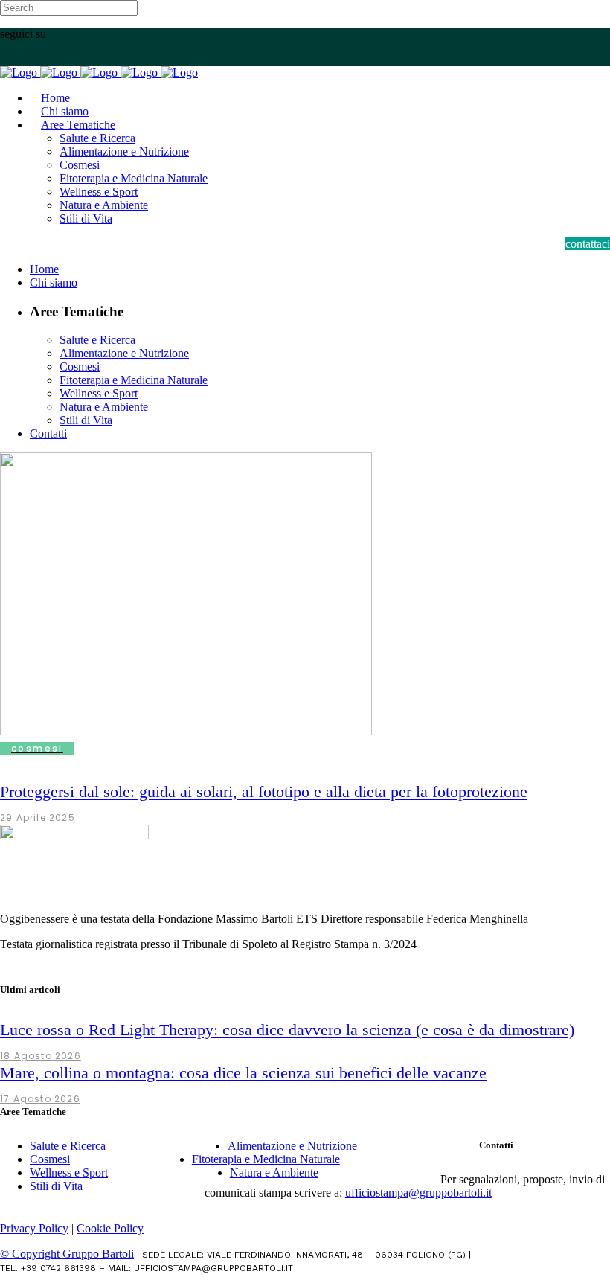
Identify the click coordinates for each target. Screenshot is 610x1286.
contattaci (587, 243)
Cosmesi (50, 1159)
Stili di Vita (56, 1186)
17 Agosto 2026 (40, 1099)
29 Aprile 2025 (37, 817)
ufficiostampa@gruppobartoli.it (418, 1192)
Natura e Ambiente (274, 1172)
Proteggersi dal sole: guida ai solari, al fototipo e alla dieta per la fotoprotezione (263, 791)
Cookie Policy (110, 1228)
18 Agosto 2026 (40, 1055)
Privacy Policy (34, 1228)
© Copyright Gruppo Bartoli (67, 1253)
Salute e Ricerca (68, 1145)
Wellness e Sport (69, 1172)
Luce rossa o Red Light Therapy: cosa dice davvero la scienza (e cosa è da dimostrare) (287, 1029)
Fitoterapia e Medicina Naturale (266, 1159)
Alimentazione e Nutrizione (292, 1145)
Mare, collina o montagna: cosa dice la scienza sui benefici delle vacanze (243, 1072)
